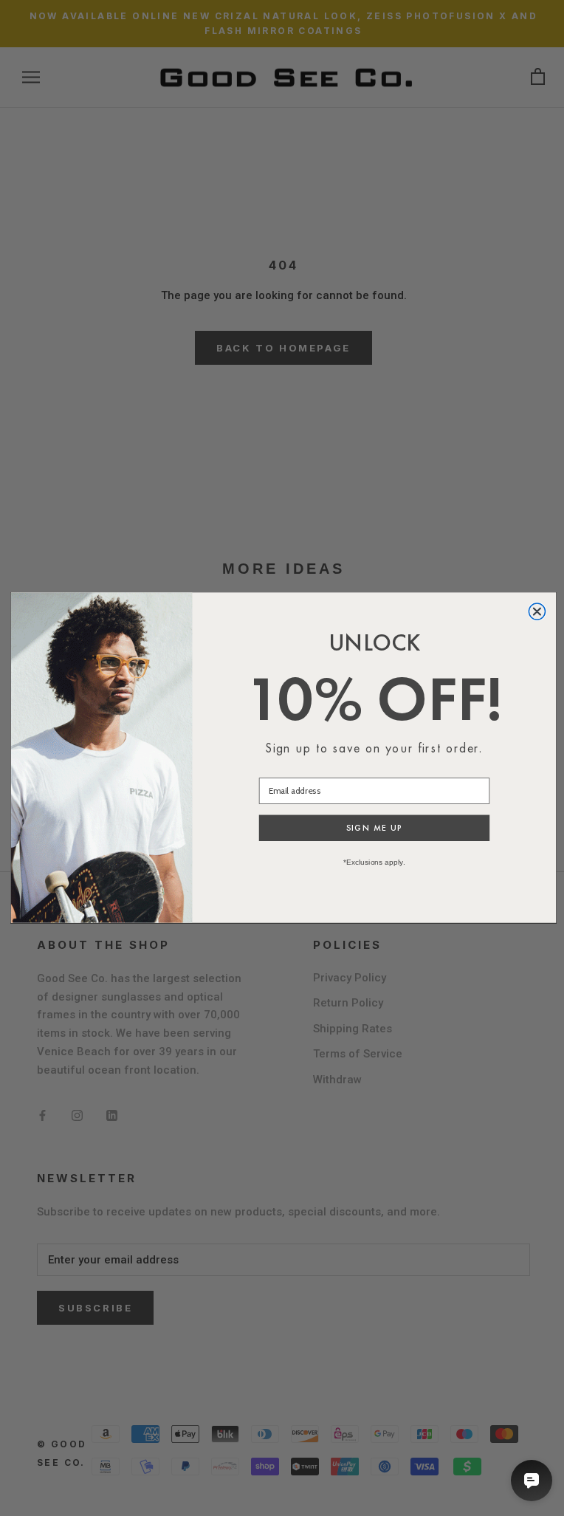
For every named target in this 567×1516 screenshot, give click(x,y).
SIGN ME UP (374, 828)
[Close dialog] (537, 611)
